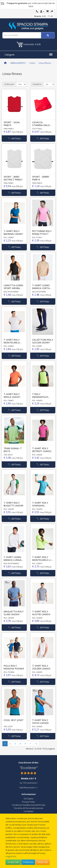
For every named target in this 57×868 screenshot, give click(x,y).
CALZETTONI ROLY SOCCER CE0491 (42, 341)
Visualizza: (37, 84)
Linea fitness (45, 63)
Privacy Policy (28, 801)
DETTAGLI (16, 138)
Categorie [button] (10, 54)
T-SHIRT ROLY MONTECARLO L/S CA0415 (42, 559)
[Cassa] (52, 11)
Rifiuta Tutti (43, 862)
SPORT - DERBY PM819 (40, 178)
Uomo (32, 63)
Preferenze (28, 862)
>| (36, 743)
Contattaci (28, 811)
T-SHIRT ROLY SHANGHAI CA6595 (40, 505)
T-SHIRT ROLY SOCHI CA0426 (40, 721)
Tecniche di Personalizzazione (28, 808)
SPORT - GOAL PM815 (12, 124)
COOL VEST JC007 (13, 720)
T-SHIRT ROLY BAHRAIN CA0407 (13, 232)
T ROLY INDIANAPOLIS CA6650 (40, 396)
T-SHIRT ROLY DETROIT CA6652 (41, 450)
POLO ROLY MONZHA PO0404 (14, 667)
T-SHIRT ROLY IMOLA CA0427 (12, 395)
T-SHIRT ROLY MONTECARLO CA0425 (12, 342)
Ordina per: (9, 84)
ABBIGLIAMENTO (18, 63)
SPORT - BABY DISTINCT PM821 (13, 178)
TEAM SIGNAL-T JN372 (13, 450)
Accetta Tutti (13, 862)
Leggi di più (11, 856)
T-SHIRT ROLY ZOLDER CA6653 (41, 667)
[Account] (42, 11)
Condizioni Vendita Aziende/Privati (28, 804)
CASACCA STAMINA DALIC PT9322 (41, 125)
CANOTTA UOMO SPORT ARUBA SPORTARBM (13, 288)
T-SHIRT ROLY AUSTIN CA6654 (41, 613)
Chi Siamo (28, 798)
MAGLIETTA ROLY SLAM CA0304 (14, 613)
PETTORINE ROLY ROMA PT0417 (42, 232)
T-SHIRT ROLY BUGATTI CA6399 (13, 504)
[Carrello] (47, 11)
